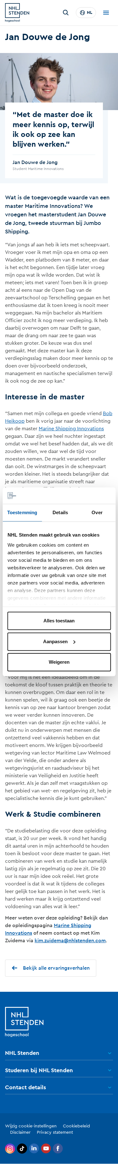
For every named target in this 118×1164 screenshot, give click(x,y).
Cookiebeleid (76, 1126)
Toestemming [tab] (22, 512)
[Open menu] (106, 13)
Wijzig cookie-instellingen (31, 1126)
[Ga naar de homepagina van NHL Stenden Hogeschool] (17, 12)
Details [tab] (60, 512)
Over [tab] (97, 512)
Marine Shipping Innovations (71, 428)
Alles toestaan (59, 621)
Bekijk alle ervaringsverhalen (56, 968)
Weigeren (59, 662)
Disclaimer (20, 1132)
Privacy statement (55, 1132)
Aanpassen (55, 641)
